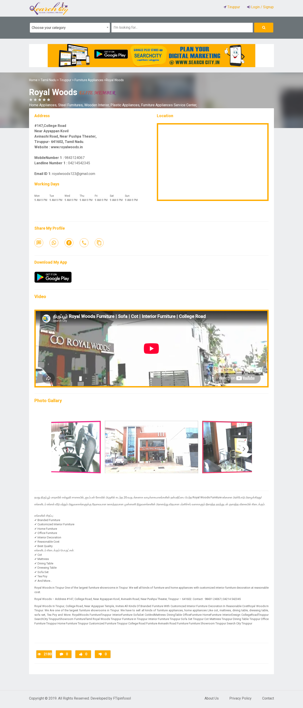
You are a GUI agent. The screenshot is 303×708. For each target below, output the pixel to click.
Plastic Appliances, (125, 105)
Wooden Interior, (97, 105)
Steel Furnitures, (71, 105)
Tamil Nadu (48, 80)
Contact (268, 698)
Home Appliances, (43, 105)
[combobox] (70, 28)
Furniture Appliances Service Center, (169, 105)
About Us (212, 698)
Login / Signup (262, 7)
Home (33, 80)
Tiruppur (65, 80)
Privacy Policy (240, 698)
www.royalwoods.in (67, 147)
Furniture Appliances (89, 80)
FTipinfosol (122, 698)
